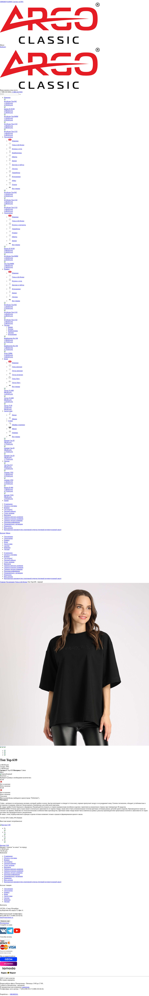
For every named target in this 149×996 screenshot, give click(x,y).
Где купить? (8, 509)
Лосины (15, 169)
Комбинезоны (17, 153)
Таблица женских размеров (13, 517)
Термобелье (16, 173)
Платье (14, 184)
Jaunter (6, 500)
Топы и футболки (18, 145)
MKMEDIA (14, 994)
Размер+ (7, 269)
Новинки (7, 97)
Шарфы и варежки (18, 425)
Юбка (14, 180)
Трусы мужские (17, 375)
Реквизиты (8, 526)
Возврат (7, 508)
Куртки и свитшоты (19, 225)
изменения (25, 987)
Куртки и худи (17, 149)
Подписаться (4, 923)
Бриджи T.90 (4, 845)
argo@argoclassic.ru (6, 917)
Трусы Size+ (16, 383)
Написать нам (5, 921)
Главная (2, 582)
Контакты (7, 515)
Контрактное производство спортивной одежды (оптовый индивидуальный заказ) (32, 530)
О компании (8, 504)
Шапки (14, 419)
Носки (14, 415)
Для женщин (8, 137)
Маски (14, 429)
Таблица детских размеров (13, 520)
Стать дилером (9, 513)
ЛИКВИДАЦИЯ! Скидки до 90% (11, 2)
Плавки (14, 233)
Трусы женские (17, 371)
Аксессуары (8, 411)
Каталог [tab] (3, 533)
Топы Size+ (16, 379)
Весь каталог (8, 528)
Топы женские (17, 367)
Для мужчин (8, 213)
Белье (6, 359)
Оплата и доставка (10, 506)
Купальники (16, 177)
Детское (7, 325)
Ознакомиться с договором (13, 524)
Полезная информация (12, 522)
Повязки (15, 433)
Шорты (14, 157)
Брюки (14, 161)
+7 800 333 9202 (17, 92)
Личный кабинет (10, 511)
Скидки (6, 461)
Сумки (10, 421)
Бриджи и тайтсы (18, 165)
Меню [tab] (8, 533)
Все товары (16, 188)
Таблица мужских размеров (13, 519)
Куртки (10, 329)
